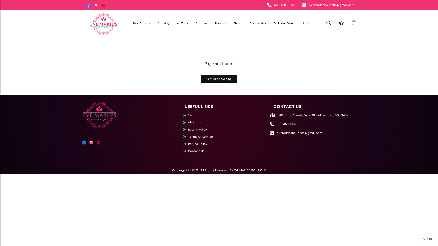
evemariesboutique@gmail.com (332, 5)
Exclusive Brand (284, 23)
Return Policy (197, 130)
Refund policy (197, 144)
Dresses (220, 23)
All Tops (182, 23)
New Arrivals (141, 23)
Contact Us (196, 151)
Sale (305, 23)
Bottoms (201, 23)
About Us (194, 122)
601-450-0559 (284, 5)
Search (193, 115)
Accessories (258, 23)
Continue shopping (219, 78)
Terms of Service (200, 137)
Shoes (238, 23)
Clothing (163, 23)
